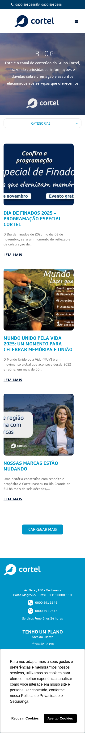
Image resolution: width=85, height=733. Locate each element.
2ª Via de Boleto (42, 644)
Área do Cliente (42, 637)
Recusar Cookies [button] (25, 718)
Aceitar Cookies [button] (60, 718)
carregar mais (42, 529)
